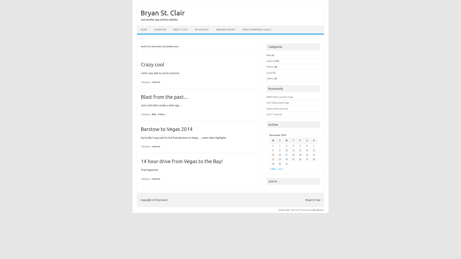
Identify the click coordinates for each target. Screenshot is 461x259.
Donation (160, 29)
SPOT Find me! (274, 114)
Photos (270, 66)
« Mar (272, 169)
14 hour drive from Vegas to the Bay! (182, 161)
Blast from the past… (165, 97)
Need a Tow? (180, 29)
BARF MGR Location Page (280, 97)
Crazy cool (152, 64)
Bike (154, 114)
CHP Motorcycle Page (278, 102)
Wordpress (318, 210)
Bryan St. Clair (163, 13)
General (156, 82)
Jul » (281, 169)
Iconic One (284, 210)
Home (144, 29)
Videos (161, 114)
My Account (202, 29)
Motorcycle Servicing (277, 108)
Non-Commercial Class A (257, 29)
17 (286, 155)
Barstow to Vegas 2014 (167, 129)
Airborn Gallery (225, 29)
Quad (269, 72)
